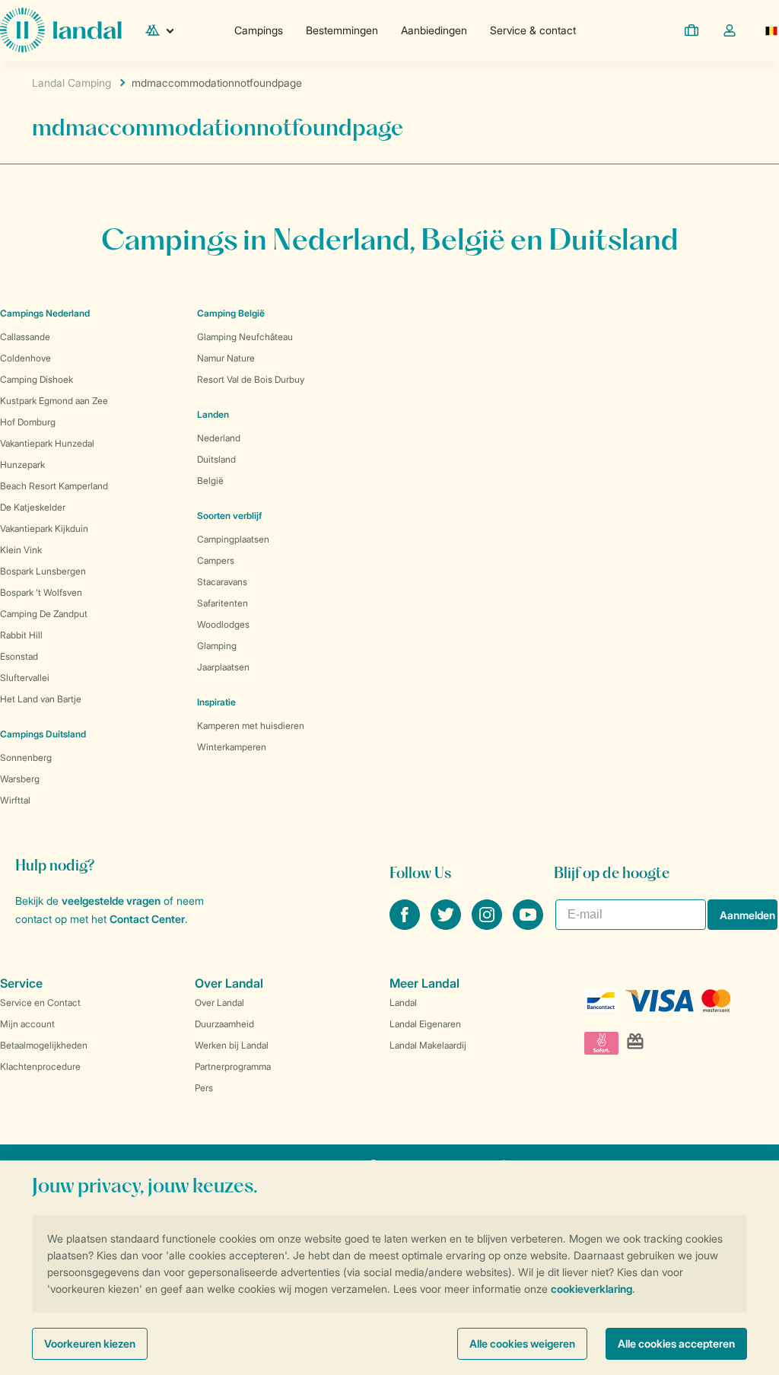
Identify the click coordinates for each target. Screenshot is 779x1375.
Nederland (218, 438)
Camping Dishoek (36, 379)
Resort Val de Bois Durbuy (250, 379)
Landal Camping (71, 82)
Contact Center (147, 918)
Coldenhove (25, 358)
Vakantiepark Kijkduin (44, 528)
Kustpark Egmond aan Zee (54, 400)
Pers (204, 1087)
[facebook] (406, 925)
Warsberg (20, 779)
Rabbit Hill (21, 635)
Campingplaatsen (233, 539)
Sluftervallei (24, 677)
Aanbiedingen (434, 30)
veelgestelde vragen (111, 900)
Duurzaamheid (224, 1024)
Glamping (217, 645)
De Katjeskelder (32, 507)
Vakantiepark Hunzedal (47, 443)
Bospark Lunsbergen (43, 571)
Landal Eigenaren (425, 1024)
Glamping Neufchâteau (245, 336)
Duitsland (216, 459)
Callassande (25, 336)
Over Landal (219, 1002)
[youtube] (528, 925)
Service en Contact (40, 1002)
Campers (215, 560)
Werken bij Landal (232, 1045)
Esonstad (19, 656)
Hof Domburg (28, 422)
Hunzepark (22, 464)
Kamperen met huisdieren (250, 725)
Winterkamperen (231, 747)
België (210, 480)
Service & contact (533, 30)
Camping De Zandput (43, 613)
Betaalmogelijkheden (43, 1045)
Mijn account (27, 1024)
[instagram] (488, 925)
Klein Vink (21, 549)
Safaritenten (222, 603)
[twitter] (447, 925)
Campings (258, 30)
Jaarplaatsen (223, 667)
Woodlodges (223, 624)
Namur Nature (226, 358)
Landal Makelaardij (428, 1045)
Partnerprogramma (233, 1066)
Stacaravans (222, 581)
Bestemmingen (342, 30)
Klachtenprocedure (40, 1066)
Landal (403, 1002)
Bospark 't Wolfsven (41, 592)
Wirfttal (15, 800)
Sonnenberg (26, 757)
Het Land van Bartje (40, 699)
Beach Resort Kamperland (54, 486)
